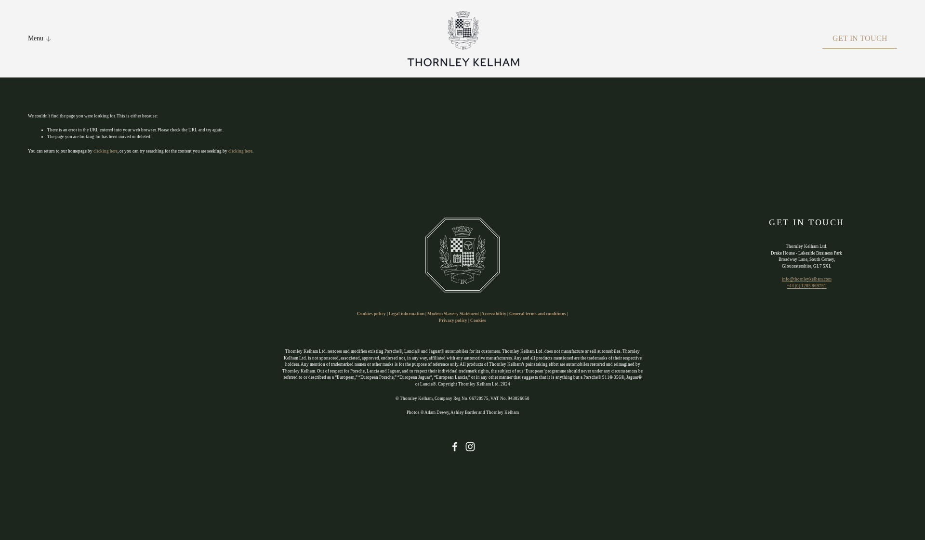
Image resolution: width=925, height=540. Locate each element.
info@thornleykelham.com (807, 279)
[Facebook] (455, 446)
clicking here (105, 151)
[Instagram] (470, 446)
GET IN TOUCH (859, 38)
